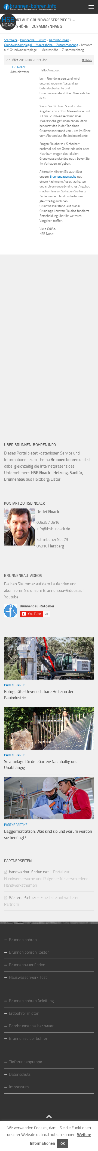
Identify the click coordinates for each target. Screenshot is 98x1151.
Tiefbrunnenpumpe (25, 1061)
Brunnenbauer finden (27, 964)
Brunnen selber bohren (28, 1038)
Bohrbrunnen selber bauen (31, 1025)
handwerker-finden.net (29, 872)
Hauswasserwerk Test (28, 977)
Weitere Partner (22, 897)
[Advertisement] (45, 344)
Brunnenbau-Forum (33, 40)
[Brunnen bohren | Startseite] (39, 7)
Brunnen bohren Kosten (29, 952)
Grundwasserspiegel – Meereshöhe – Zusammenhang (41, 45)
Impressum (19, 1087)
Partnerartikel (16, 685)
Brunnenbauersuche (63, 176)
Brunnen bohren (23, 939)
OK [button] (62, 1143)
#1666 (87, 60)
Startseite (10, 40)
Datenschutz (19, 1074)
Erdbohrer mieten (24, 1013)
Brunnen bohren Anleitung (31, 1000)
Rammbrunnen (59, 40)
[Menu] (91, 7)
